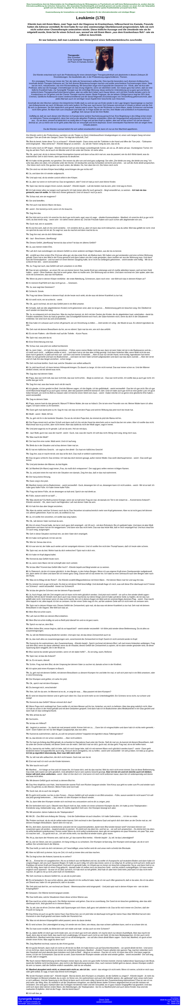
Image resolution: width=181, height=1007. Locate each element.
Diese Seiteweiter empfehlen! (104, 1001)
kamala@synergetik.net (31, 1001)
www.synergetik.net (34, 1003)
